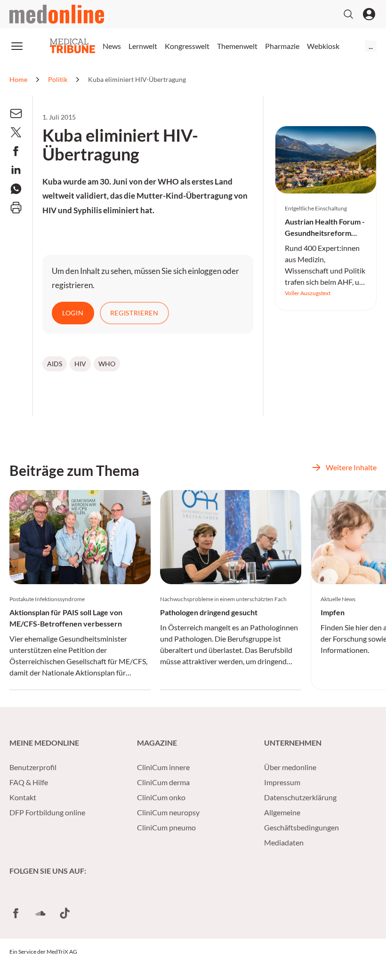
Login (73, 313)
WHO (106, 364)
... (371, 45)
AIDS (54, 364)
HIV (80, 364)
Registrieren (134, 313)
